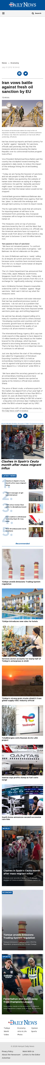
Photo (20, 1035)
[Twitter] (25, 73)
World (6, 1031)
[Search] (33, 13)
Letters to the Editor (31, 1055)
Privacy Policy (7, 1051)
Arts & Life (22, 1031)
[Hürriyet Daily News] (22, 5)
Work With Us (28, 1051)
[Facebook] (19, 73)
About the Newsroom (11, 1055)
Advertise (6, 1058)
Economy (15, 63)
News (4, 63)
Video (6, 1035)
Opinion (34, 1028)
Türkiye (7, 1028)
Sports (34, 1031)
